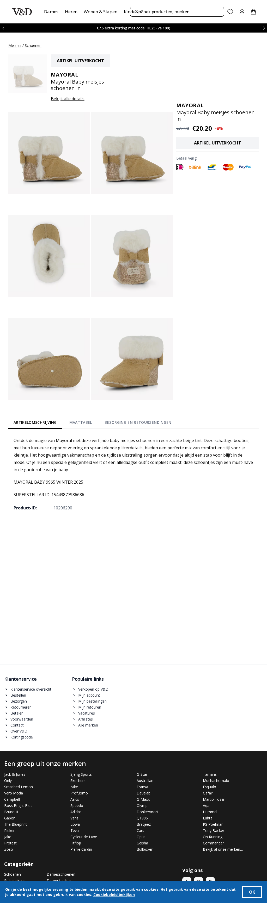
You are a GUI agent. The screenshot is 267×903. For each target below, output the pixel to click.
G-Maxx (143, 799)
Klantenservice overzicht (30, 689)
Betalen (16, 713)
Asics (74, 799)
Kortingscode (21, 737)
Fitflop (75, 843)
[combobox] (177, 12)
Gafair (208, 793)
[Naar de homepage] (22, 12)
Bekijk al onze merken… (223, 849)
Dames (51, 12)
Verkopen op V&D (93, 689)
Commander (213, 843)
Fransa (142, 786)
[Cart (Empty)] (253, 12)
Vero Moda (13, 793)
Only (8, 780)
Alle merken (88, 725)
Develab (143, 793)
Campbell (12, 799)
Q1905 (142, 818)
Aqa (206, 805)
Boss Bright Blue (18, 805)
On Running (212, 836)
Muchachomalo (216, 780)
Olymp (142, 805)
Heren (71, 12)
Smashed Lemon (18, 786)
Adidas (76, 811)
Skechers (78, 780)
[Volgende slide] (264, 28)
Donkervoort (147, 811)
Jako (7, 836)
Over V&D (18, 731)
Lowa (75, 824)
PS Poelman (213, 824)
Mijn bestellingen (92, 701)
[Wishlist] (230, 12)
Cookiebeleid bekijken (114, 894)
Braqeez (144, 824)
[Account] (242, 12)
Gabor (9, 818)
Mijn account (89, 695)
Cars (140, 830)
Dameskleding (59, 880)
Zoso (8, 849)
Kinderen (133, 12)
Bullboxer (145, 849)
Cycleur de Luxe (83, 836)
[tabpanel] (133, 474)
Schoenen (33, 45)
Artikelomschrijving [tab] (35, 422)
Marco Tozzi (213, 799)
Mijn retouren (89, 707)
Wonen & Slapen (100, 12)
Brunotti (11, 811)
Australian (145, 780)
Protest (10, 843)
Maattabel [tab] (80, 422)
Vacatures (86, 713)
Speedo (76, 805)
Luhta (208, 818)
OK (252, 892)
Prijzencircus (14, 880)
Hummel (210, 811)
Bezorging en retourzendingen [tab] (138, 422)
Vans (74, 818)
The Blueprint (15, 824)
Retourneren (21, 707)
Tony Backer (213, 830)
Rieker (9, 830)
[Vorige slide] (3, 28)
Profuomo (79, 793)
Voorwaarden (21, 719)
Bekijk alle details (67, 99)
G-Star (142, 774)
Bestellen (18, 695)
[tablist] (92, 423)
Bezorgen (18, 701)
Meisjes (14, 45)
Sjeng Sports (81, 774)
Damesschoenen (61, 874)
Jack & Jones (14, 774)
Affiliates (85, 719)
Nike (74, 786)
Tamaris (210, 774)
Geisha (142, 843)
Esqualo (209, 786)
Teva (74, 830)
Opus (141, 836)
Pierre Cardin (81, 849)
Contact (17, 725)
